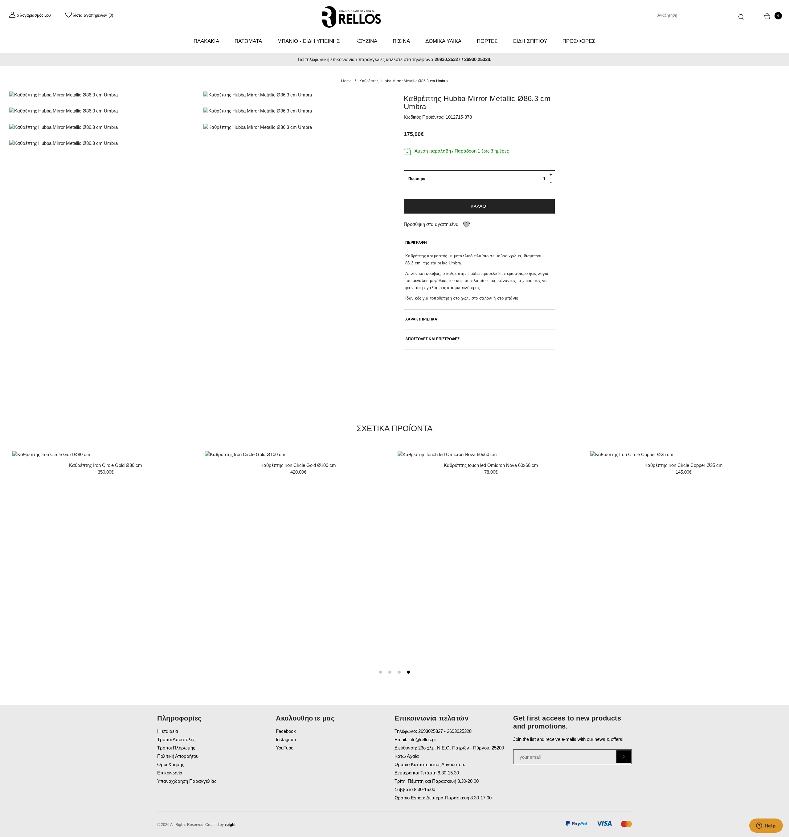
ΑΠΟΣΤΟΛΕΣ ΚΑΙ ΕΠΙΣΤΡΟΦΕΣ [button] (432, 339)
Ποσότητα (416, 179)
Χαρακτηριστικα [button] (421, 319)
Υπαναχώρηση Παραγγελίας (186, 781)
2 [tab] (389, 672)
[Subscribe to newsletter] (623, 756)
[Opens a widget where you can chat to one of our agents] (766, 826)
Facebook (286, 731)
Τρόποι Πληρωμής (176, 747)
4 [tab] (408, 672)
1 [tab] (380, 672)
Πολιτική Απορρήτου (177, 756)
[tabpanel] (105, 465)
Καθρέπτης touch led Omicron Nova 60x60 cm (491, 465)
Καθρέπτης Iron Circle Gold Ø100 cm (298, 465)
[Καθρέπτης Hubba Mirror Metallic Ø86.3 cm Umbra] (101, 95)
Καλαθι (479, 206)
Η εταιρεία (167, 731)
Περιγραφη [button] (416, 243)
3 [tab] (399, 672)
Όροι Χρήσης (170, 764)
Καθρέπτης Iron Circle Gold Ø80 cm (105, 465)
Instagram (286, 739)
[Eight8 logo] (230, 825)
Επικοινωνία (169, 772)
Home (346, 81)
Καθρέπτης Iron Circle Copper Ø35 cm (683, 465)
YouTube (284, 747)
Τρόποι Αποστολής (176, 739)
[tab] (479, 242)
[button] (741, 14)
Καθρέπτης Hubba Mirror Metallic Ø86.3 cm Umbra (403, 81)
